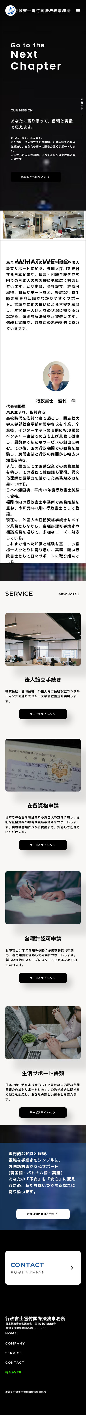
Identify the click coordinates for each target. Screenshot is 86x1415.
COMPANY (15, 1343)
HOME (11, 1333)
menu (78, 10)
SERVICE (13, 1353)
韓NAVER (13, 1372)
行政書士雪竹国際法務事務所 (35, 1318)
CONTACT (15, 1363)
